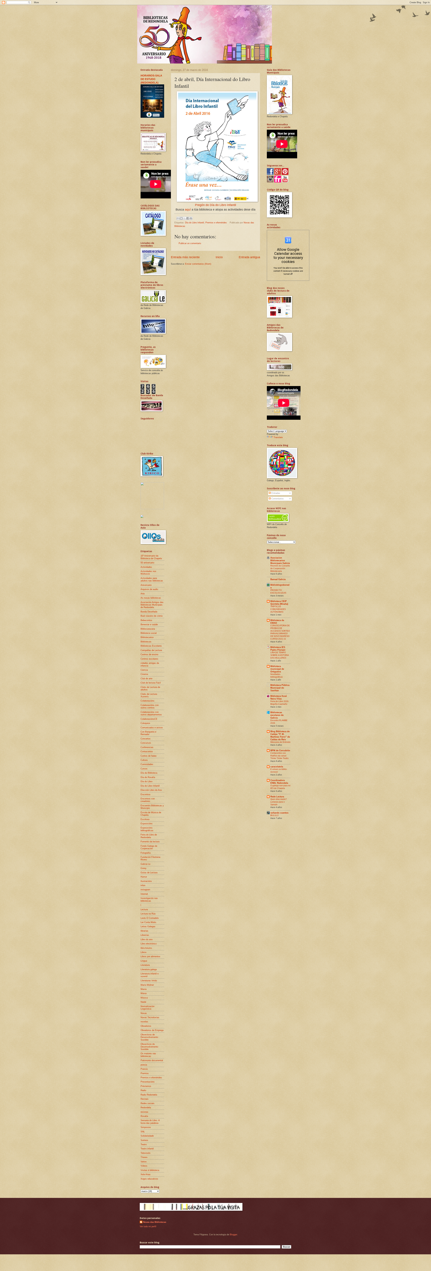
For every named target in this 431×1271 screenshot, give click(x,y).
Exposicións (147, 823)
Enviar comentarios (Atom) (198, 264)
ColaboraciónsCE (149, 719)
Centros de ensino (149, 654)
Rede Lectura (277, 796)
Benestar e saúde (149, 624)
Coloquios (145, 723)
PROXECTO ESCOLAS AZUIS (278, 591)
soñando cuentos (279, 813)
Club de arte (146, 678)
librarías (144, 931)
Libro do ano (147, 939)
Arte (143, 593)
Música (144, 997)
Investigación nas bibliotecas (149, 899)
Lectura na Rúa (148, 913)
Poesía (144, 1069)
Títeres (144, 1157)
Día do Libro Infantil (194, 222)
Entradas (275, 493)
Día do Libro (146, 781)
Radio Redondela (149, 1094)
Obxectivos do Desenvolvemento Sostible (149, 1047)
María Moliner (147, 985)
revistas (144, 1112)
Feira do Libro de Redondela (149, 835)
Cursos (144, 768)
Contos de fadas (149, 756)
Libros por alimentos (150, 956)
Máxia (143, 993)
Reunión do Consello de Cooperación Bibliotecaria (280, 568)
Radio (143, 1090)
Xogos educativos (149, 1179)
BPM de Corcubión (280, 750)
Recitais (144, 1099)
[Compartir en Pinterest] (191, 218)
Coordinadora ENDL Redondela (279, 781)
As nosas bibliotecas (151, 598)
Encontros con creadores (148, 799)
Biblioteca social (149, 633)
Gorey (143, 868)
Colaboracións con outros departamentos (151, 713)
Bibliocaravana (148, 629)
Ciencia (144, 670)
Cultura (144, 760)
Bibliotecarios (147, 637)
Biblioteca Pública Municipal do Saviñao (279, 688)
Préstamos (146, 1086)
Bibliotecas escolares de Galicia (277, 715)
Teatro (144, 1144)
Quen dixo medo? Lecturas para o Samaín (278, 802)
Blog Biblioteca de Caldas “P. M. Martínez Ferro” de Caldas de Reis (280, 735)
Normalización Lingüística (147, 1007)
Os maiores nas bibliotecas (148, 1054)
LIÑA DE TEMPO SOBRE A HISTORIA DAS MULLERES (279, 655)
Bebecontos (146, 620)
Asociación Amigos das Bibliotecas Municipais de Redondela (152, 605)
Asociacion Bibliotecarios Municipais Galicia (280, 560)
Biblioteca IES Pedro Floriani (277, 648)
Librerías (145, 935)
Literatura (145, 965)
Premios (145, 1073)
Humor (144, 877)
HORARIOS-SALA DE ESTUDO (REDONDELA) (151, 79)
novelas (144, 1021)
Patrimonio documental (152, 1060)
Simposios (146, 1127)
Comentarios (277, 498)
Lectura (144, 909)
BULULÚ (274, 815)
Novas (144, 1013)
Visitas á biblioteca (150, 1170)
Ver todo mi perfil (148, 1226)
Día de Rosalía (148, 777)
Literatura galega (149, 969)
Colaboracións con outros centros (150, 706)
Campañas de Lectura (151, 650)
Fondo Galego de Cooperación (149, 847)
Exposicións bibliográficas (147, 829)
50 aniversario (147, 562)
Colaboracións (147, 701)
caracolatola (276, 766)
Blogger (233, 1234)
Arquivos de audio (149, 589)
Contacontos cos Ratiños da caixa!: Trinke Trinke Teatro (279, 756)
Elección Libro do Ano (151, 790)
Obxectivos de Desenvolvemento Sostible (149, 1037)
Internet (144, 894)
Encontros (146, 794)
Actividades (146, 567)
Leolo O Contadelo (150, 918)
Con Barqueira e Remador (148, 733)
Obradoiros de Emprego (152, 1030)
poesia (144, 1064)
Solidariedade (147, 1136)
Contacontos (147, 751)
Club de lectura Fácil (151, 682)
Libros (143, 952)
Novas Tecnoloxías (150, 1017)
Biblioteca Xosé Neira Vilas (278, 697)
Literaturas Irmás (149, 980)
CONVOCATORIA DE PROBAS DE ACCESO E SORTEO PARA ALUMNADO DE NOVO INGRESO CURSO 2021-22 (280, 632)
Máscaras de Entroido (280, 742)
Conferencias (147, 747)
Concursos (146, 743)
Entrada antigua (249, 257)
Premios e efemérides (216, 222)
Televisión (145, 1153)
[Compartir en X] (184, 218)
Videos (144, 1166)
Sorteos (144, 1140)
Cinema (144, 674)
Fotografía (146, 853)
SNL (143, 1131)
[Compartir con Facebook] (187, 218)
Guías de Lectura (149, 872)
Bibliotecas (146, 641)
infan (143, 885)
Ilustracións (146, 881)
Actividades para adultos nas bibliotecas (152, 579)
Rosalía (144, 1116)
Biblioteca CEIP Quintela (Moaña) (279, 602)
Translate (278, 437)
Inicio (219, 257)
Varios (144, 1161)
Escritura (145, 819)
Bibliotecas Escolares (151, 646)
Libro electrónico (149, 943)
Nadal (143, 1002)
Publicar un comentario (190, 243)
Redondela (146, 1107)
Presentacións (148, 1082)
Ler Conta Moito (148, 922)
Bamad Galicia (278, 579)
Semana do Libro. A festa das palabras (150, 1121)
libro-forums (146, 948)
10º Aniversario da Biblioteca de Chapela (151, 557)
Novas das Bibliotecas (154, 1222)
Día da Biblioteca (149, 773)
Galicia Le (145, 864)
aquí (188, 209)
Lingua (144, 961)
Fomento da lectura (150, 841)
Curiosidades (147, 764)
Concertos (146, 738)
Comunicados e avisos (152, 727)
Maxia (143, 989)
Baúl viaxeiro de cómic (152, 616)
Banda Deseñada (149, 611)
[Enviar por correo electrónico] (178, 218)
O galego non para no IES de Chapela (280, 786)
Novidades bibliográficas (276, 675)
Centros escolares (149, 659)
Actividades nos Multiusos (148, 572)
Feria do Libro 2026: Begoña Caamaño (279, 702)
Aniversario (146, 585)
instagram (145, 889)
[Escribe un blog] (181, 218)
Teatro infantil (147, 1148)
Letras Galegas (148, 926)
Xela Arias (146, 1174)
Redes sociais (147, 1103)
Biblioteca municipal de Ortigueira (277, 669)
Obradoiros (146, 1026)
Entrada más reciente (185, 257)
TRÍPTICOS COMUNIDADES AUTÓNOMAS (278, 609)
